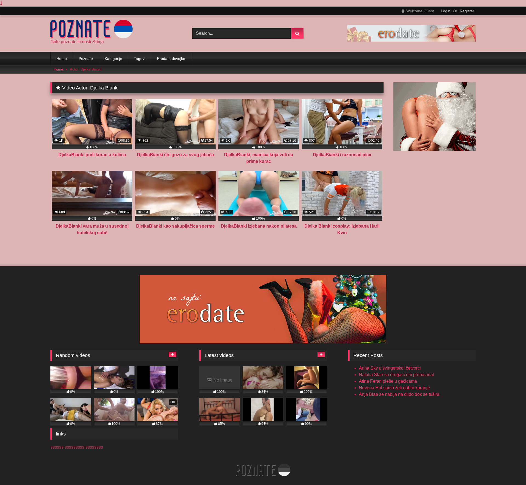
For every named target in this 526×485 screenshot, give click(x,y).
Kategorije (113, 58)
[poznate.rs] (91, 29)
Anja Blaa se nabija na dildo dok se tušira (399, 394)
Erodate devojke (171, 58)
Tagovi (139, 58)
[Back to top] (509, 470)
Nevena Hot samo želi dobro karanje (394, 387)
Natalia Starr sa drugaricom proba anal (396, 374)
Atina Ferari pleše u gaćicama (388, 381)
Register (467, 11)
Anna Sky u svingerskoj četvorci (390, 368)
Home (61, 58)
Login (445, 11)
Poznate (86, 58)
